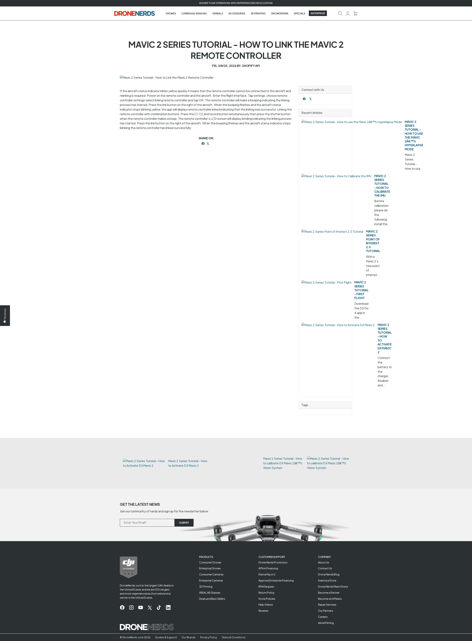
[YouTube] (140, 608)
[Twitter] (310, 99)
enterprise (318, 13)
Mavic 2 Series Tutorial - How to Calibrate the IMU (382, 185)
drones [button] (171, 13)
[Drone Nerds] (135, 13)
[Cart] (355, 13)
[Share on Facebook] (203, 144)
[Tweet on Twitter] (207, 144)
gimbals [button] (217, 13)
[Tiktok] (159, 608)
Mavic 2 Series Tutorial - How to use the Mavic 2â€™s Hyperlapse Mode (414, 135)
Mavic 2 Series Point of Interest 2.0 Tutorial (373, 241)
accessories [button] (236, 13)
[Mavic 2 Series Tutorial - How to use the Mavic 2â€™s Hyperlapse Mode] (351, 122)
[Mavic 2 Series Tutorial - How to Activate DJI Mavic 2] (338, 325)
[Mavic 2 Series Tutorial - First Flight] (326, 282)
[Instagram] (131, 608)
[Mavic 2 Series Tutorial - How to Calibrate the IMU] (336, 176)
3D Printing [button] (258, 13)
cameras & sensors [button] (194, 13)
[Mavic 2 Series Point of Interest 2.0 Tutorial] (332, 231)
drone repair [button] (280, 13)
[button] (340, 13)
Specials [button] (299, 13)
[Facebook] (304, 99)
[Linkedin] (168, 608)
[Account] (348, 13)
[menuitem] (171, 13)
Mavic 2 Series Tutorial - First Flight (361, 290)
